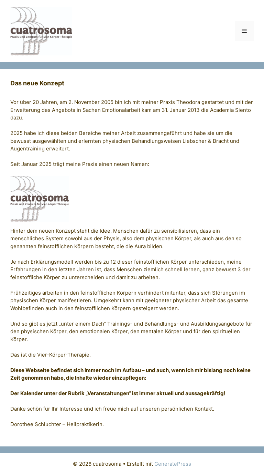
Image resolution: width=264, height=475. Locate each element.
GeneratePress (172, 464)
